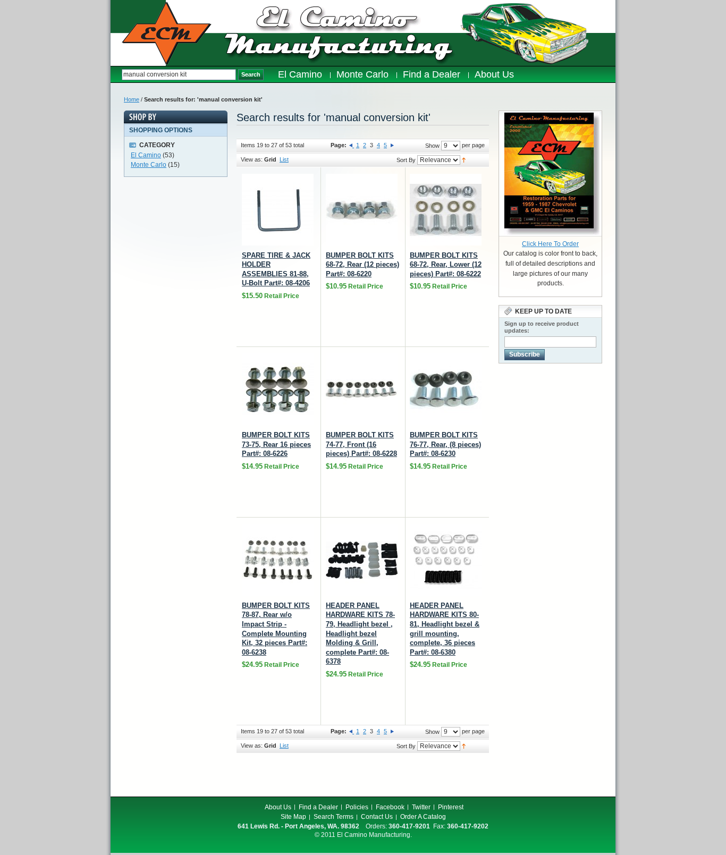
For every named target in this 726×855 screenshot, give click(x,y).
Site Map (293, 816)
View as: (252, 159)
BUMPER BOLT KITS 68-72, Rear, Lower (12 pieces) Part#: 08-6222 (446, 264)
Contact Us (377, 816)
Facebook (390, 807)
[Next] (392, 145)
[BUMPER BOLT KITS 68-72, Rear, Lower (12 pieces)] (446, 210)
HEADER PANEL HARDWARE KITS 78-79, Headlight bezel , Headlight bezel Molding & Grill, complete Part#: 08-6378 (360, 633)
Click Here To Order (550, 244)
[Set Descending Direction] (464, 159)
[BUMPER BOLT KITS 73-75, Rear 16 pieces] (278, 389)
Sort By (406, 160)
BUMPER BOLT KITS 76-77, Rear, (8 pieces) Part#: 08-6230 (445, 444)
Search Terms (333, 816)
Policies (356, 807)
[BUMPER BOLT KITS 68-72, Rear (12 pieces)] (362, 210)
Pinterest (450, 807)
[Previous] (351, 145)
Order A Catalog (423, 816)
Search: (116, 74)
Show (432, 145)
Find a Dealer (318, 807)
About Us (278, 807)
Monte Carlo (148, 164)
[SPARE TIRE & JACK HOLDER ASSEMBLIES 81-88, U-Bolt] (278, 210)
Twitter (421, 807)
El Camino (146, 155)
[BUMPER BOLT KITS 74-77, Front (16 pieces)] (362, 389)
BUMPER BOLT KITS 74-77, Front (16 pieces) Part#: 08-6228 (361, 444)
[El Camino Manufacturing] (167, 33)
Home (131, 99)
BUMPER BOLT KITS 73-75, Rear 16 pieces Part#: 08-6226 (276, 444)
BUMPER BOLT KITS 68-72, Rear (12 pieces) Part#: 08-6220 (362, 264)
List (284, 159)
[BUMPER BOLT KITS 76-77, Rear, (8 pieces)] (446, 389)
